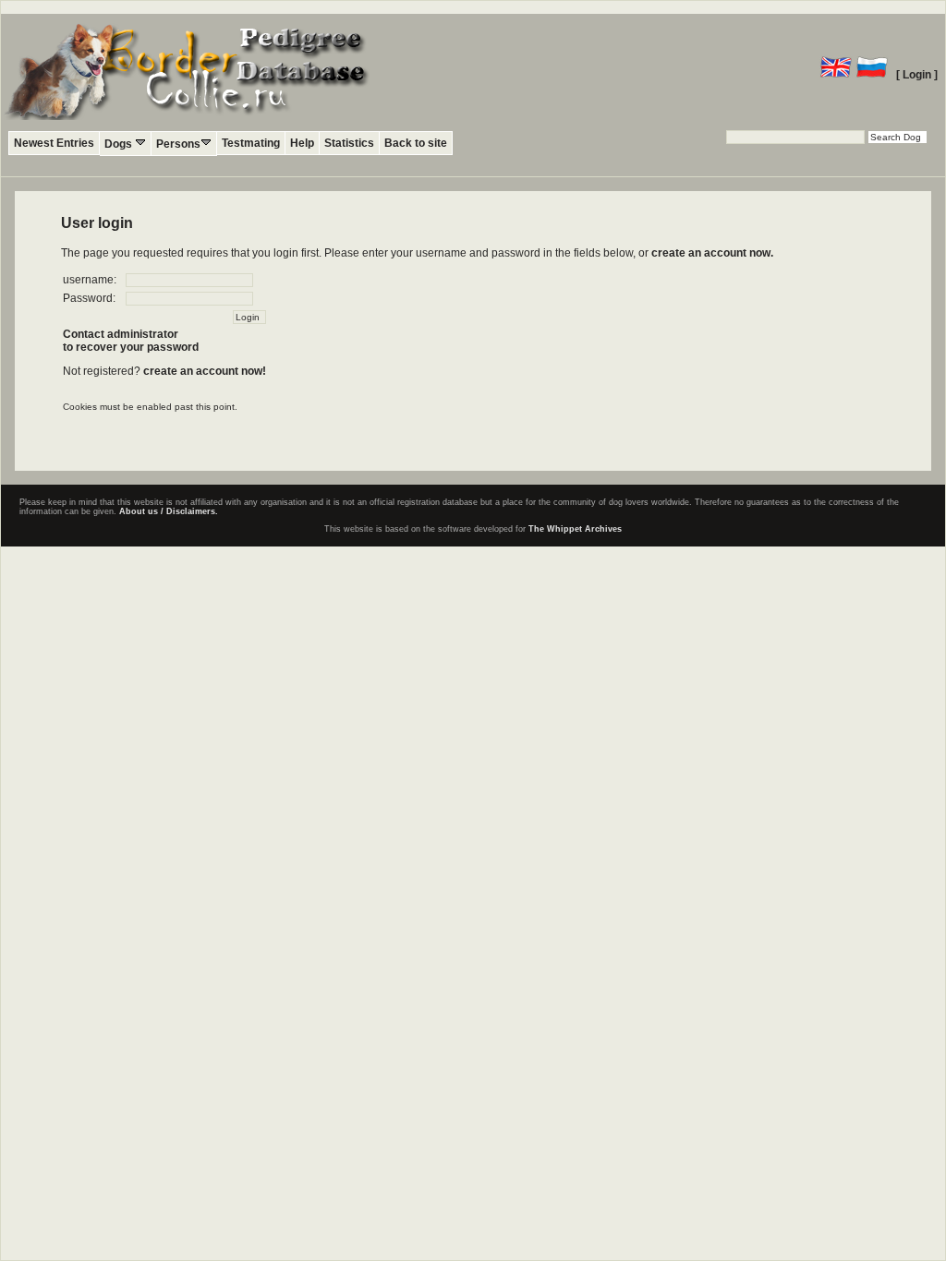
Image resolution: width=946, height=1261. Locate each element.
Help (302, 143)
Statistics (349, 143)
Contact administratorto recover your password (131, 341)
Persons (178, 144)
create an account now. (712, 252)
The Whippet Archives (575, 529)
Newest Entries (54, 143)
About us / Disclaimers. (168, 511)
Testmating (251, 143)
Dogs (119, 144)
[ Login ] (917, 74)
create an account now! (204, 371)
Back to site (415, 143)
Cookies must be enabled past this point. (150, 407)
